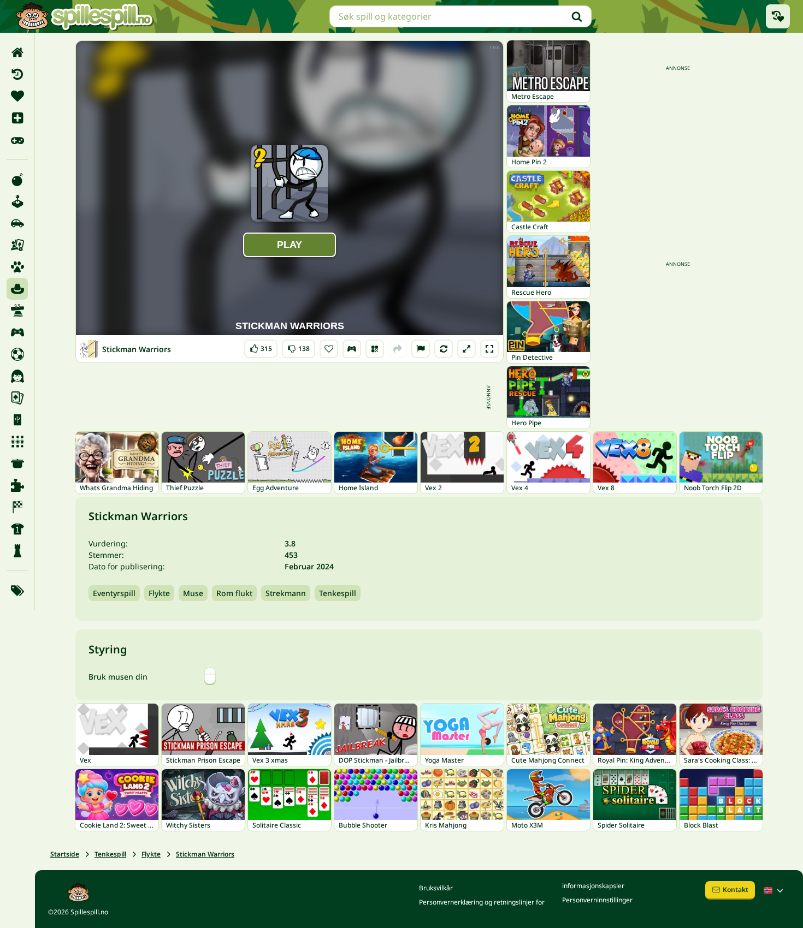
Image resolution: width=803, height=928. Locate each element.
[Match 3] (17, 442)
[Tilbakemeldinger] (420, 349)
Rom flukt (234, 593)
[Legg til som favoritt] (329, 349)
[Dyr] (17, 267)
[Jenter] (17, 376)
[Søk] (577, 16)
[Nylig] (17, 74)
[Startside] (17, 52)
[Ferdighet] (17, 311)
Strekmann (285, 593)
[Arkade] (17, 201)
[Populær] (17, 140)
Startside (64, 854)
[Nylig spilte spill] (778, 16)
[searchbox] (460, 16)
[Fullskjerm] (489, 349)
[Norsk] (774, 890)
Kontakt (735, 889)
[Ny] (17, 118)
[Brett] (17, 245)
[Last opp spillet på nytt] (443, 349)
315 (260, 346)
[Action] (17, 180)
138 (298, 346)
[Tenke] (17, 551)
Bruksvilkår (436, 888)
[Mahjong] (17, 420)
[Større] (466, 349)
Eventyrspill (114, 593)
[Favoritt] (17, 96)
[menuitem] (17, 52)
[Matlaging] (17, 463)
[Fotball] (17, 354)
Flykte (159, 593)
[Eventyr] (17, 289)
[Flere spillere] (17, 332)
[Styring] (352, 349)
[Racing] (17, 507)
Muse (193, 593)
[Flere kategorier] (17, 591)
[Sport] (17, 529)
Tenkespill (337, 593)
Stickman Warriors (205, 854)
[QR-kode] (374, 349)
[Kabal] (17, 398)
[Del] (397, 349)
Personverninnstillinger (597, 900)
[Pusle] (17, 485)
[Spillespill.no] (84, 16)
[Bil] (17, 223)
